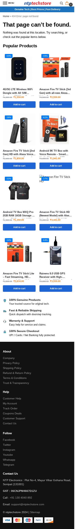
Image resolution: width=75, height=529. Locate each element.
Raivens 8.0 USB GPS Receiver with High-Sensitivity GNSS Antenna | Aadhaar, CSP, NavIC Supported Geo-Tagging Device (55, 275)
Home (6, 16)
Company (9, 358)
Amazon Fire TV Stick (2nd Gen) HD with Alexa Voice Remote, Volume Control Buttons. (19, 152)
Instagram (9, 449)
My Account (10, 403)
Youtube (8, 454)
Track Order (10, 408)
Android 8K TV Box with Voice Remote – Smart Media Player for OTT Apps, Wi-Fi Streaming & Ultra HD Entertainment (54, 152)
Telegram (8, 464)
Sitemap (35, 512)
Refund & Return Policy (17, 372)
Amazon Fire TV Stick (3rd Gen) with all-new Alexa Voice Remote (55, 91)
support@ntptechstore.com (27, 504)
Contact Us (9, 423)
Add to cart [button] (19, 104)
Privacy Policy (11, 363)
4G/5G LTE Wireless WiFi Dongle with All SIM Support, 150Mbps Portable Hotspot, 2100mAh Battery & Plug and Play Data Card (19, 91)
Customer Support (14, 418)
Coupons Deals (12, 413)
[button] (67, 3)
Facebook (9, 439)
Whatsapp (9, 459)
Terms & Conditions (15, 377)
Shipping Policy (12, 368)
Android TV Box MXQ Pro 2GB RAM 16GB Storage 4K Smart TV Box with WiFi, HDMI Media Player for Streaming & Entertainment (19, 214)
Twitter (7, 444)
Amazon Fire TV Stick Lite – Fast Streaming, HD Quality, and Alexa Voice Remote (18, 275)
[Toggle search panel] (61, 3)
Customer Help (12, 398)
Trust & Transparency (16, 382)
